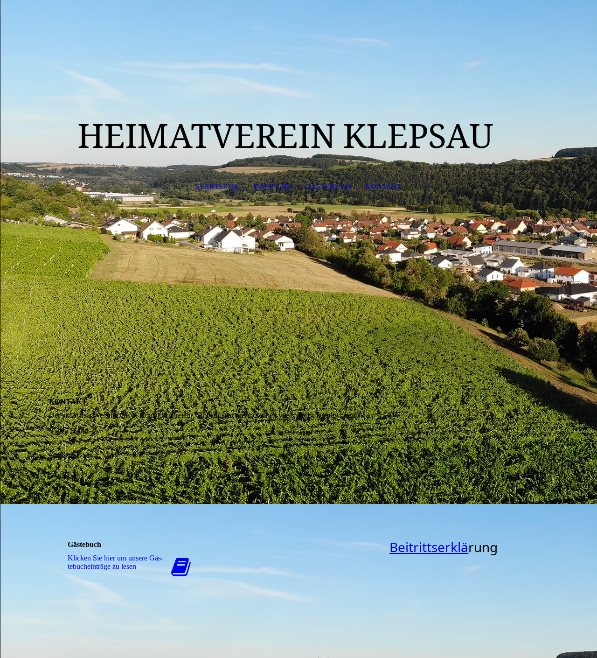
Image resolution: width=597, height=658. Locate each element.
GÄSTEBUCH (328, 186)
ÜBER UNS (272, 186)
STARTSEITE (217, 186)
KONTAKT (383, 186)
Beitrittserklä (428, 547)
